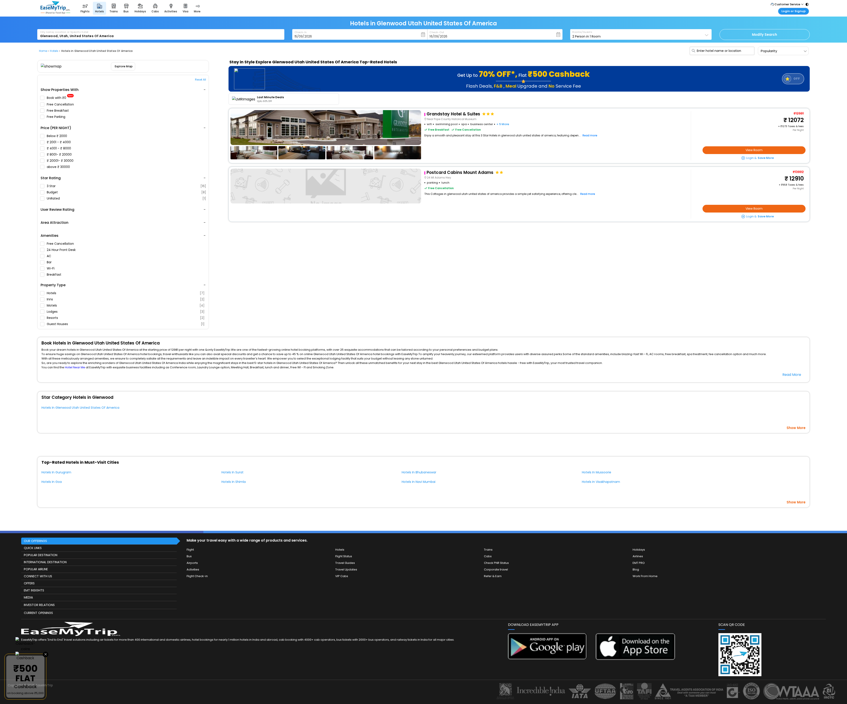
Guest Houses (125, 324)
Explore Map (123, 66)
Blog (636, 569)
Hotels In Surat (232, 472)
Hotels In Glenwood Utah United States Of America (80, 407)
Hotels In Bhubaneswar (419, 472)
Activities (193, 569)
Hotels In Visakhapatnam (601, 482)
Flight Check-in (197, 576)
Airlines (638, 556)
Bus (189, 556)
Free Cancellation (61, 104)
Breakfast (54, 275)
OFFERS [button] (29, 583)
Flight (190, 550)
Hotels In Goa (51, 482)
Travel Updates (346, 569)
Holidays (639, 550)
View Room (754, 150)
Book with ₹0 (60, 98)
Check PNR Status (496, 563)
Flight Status (343, 556)
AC (49, 256)
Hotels (125, 293)
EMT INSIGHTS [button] (34, 590)
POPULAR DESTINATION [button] (40, 555)
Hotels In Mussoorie (596, 472)
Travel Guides (345, 563)
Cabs (488, 556)
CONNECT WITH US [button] (38, 576)
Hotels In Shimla (233, 482)
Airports (192, 563)
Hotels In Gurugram (56, 472)
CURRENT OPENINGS (38, 613)
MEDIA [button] (28, 597)
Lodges (125, 312)
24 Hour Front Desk (62, 250)
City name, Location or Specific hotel (64, 32)
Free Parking (56, 117)
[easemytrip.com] (55, 12)
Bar (49, 262)
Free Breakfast (58, 111)
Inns (125, 299)
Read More (791, 374)
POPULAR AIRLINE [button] (36, 569)
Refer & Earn (493, 576)
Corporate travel (496, 569)
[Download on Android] (547, 658)
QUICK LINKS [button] (33, 548)
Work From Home (645, 576)
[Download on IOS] (635, 658)
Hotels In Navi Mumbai (418, 482)
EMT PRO (639, 563)
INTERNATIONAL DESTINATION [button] (45, 562)
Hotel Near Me (75, 367)
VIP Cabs (341, 576)
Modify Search (764, 34)
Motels (125, 305)
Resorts (125, 318)
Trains (488, 550)
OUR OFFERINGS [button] (35, 541)
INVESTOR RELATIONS (39, 605)
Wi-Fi (51, 268)
